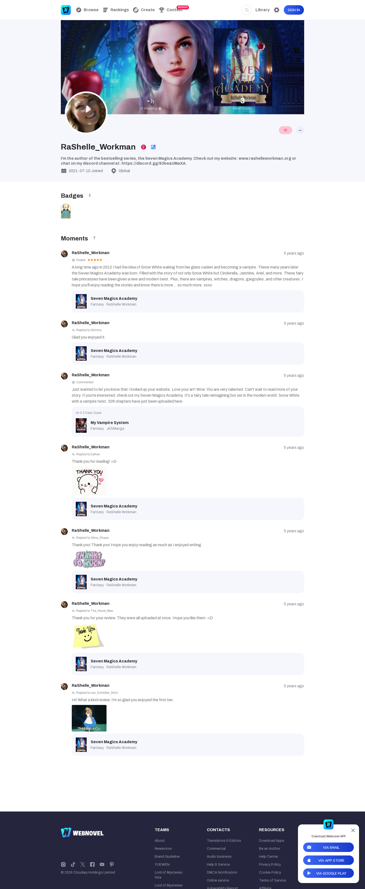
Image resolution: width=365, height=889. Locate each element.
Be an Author (269, 848)
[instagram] (63, 864)
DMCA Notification (222, 872)
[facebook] (92, 864)
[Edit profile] (285, 130)
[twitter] (82, 864)
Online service (218, 880)
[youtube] (102, 864)
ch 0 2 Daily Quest (88, 413)
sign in (294, 10)
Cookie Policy (270, 872)
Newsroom (163, 848)
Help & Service (218, 864)
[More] (300, 130)
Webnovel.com (66, 10)
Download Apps (271, 841)
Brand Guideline (167, 856)
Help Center (268, 856)
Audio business (219, 856)
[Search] (247, 10)
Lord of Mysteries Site (168, 875)
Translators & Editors (224, 841)
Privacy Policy (270, 864)
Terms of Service (272, 880)
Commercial (216, 848)
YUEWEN (162, 864)
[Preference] (277, 10)
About (160, 841)
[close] (353, 830)
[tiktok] (73, 864)
